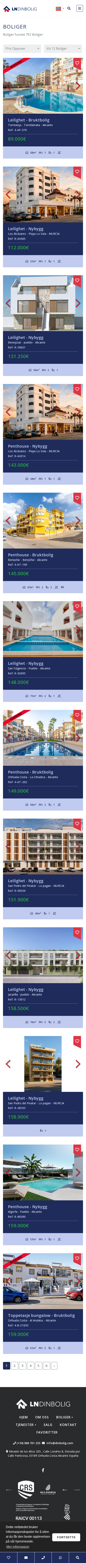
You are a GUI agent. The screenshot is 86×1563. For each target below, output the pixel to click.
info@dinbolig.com (60, 1443)
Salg (48, 1425)
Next (78, 86)
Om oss (42, 1417)
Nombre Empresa (20, 9)
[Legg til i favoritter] (77, 62)
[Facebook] (43, 1470)
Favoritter (47, 1432)
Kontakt (68, 1425)
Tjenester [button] (25, 1425)
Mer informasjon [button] (17, 1546)
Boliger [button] (63, 1417)
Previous (8, 86)
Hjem (23, 1417)
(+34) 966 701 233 (28, 1443)
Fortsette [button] (66, 1537)
